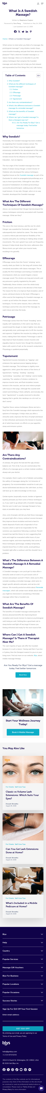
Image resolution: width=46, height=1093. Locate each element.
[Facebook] (15, 31)
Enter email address (11, 1015)
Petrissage (17, 96)
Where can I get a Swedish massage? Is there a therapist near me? (24, 118)
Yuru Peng (17, 23)
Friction (15, 89)
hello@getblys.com (10, 1051)
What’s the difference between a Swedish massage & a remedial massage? (24, 107)
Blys (35, 655)
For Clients (10, 787)
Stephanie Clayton (26, 20)
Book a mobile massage (23, 732)
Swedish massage (26, 175)
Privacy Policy (21, 1036)
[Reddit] (23, 31)
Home (5, 39)
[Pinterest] (30, 31)
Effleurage (16, 92)
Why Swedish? (14, 81)
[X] (19, 31)
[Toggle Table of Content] (38, 75)
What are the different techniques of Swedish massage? (22, 85)
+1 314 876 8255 (10, 1055)
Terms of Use (8, 1036)
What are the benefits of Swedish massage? (21, 112)
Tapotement (17, 99)
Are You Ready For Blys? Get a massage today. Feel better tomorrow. (28, 125)
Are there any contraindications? (20, 102)
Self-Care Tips (20, 787)
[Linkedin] (27, 31)
